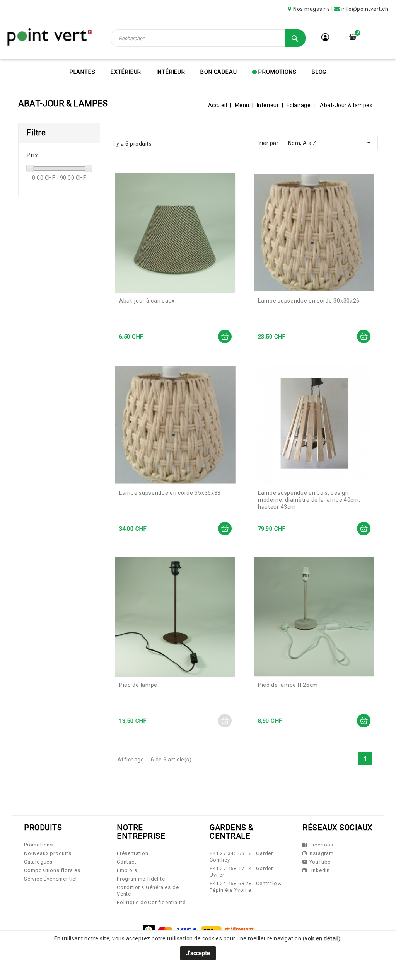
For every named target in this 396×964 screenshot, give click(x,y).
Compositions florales (52, 870)
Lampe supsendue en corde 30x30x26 (309, 301)
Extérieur (126, 72)
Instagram (320, 853)
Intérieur (171, 72)
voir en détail (321, 938)
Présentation (132, 853)
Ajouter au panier (225, 336)
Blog (319, 72)
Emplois (127, 870)
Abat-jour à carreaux (147, 301)
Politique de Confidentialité (151, 902)
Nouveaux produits (48, 853)
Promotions (277, 72)
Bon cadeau (218, 72)
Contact (127, 862)
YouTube (319, 862)
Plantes (83, 72)
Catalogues (38, 862)
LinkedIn (318, 870)
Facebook (320, 845)
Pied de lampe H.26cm (288, 685)
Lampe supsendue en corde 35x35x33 (170, 493)
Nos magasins (311, 9)
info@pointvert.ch (365, 9)
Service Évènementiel (50, 879)
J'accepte (198, 953)
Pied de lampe (138, 685)
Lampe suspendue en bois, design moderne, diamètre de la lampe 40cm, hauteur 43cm (309, 500)
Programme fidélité (141, 879)
